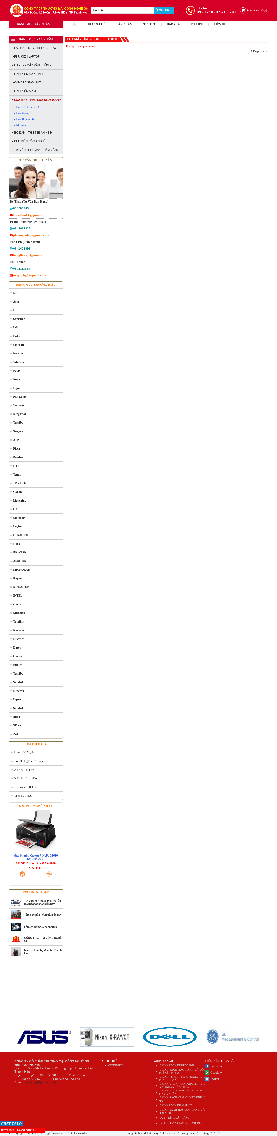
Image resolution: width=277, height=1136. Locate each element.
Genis (17, 604)
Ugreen (18, 388)
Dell (15, 293)
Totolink (18, 621)
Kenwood (19, 630)
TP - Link (19, 483)
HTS (16, 466)
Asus (16, 301)
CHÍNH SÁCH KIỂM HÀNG (176, 1105)
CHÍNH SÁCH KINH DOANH (177, 1065)
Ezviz (16, 370)
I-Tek (16, 543)
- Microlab (20, 125)
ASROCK (19, 561)
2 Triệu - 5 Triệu (24, 769)
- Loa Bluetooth (24, 119)
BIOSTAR (19, 552)
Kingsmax (19, 414)
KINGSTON (21, 587)
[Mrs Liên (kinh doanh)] (11, 249)
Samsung (19, 318)
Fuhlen (18, 336)
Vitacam (18, 362)
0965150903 (206, 12)
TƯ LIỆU (197, 24)
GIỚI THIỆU (110, 1060)
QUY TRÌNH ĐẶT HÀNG (174, 1117)
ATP (16, 440)
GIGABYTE (21, 535)
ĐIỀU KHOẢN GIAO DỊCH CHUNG (181, 1123)
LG (15, 327)
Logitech (18, 526)
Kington (18, 690)
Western (18, 405)
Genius (17, 656)
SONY (17, 725)
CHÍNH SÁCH (163, 1060)
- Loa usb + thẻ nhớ (26, 107)
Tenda (17, 474)
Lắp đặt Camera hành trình (40, 927)
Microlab (19, 613)
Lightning (19, 344)
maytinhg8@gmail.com (40, 1082)
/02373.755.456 (226, 12)
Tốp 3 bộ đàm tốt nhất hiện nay (43, 914)
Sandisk (18, 682)
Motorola (19, 517)
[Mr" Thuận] (11, 269)
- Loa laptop (21, 113)
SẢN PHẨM (124, 24)
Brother (18, 457)
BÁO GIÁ (173, 24)
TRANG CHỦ (96, 24)
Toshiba (18, 422)
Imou (16, 379)
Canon (17, 491)
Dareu (17, 647)
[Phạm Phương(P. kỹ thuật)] (11, 229)
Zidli (16, 734)
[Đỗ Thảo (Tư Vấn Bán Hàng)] (11, 209)
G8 (15, 509)
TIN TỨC (149, 24)
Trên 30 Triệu (23, 795)
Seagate (18, 431)
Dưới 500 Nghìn (24, 752)
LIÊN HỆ (220, 24)
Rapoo (17, 578)
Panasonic (19, 396)
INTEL (17, 595)
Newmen (18, 353)
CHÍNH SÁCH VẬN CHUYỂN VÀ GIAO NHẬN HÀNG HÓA (182, 1085)
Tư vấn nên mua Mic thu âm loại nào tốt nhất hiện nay (43, 902)
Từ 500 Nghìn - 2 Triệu (29, 761)
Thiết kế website (76, 1133)
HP (15, 310)
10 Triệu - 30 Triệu (26, 787)
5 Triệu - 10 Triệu (25, 778)
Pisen (16, 448)
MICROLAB (21, 569)
